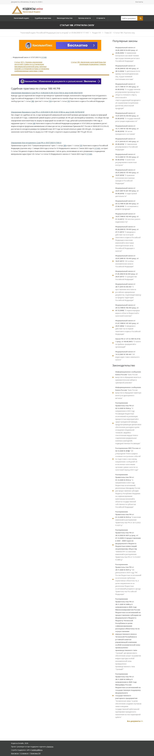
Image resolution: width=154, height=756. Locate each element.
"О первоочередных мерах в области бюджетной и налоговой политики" (127, 310)
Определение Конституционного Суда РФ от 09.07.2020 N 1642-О (36, 143)
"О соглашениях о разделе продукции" (127, 205)
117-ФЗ (43, 57)
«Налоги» (49, 747)
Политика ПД (35, 753)
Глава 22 (108, 33)
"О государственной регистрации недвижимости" (127, 117)
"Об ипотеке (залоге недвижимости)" (127, 218)
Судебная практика (43, 18)
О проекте (101, 18)
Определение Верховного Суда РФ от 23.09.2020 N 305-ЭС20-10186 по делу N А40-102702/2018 (47, 112)
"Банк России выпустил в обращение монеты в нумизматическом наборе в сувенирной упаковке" (128, 377)
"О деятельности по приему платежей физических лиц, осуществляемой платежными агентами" (127, 72)
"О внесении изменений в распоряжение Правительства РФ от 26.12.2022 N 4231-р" (128, 518)
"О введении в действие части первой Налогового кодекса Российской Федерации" (127, 327)
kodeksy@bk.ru (36, 750)
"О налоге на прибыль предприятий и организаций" (128, 343)
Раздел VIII (97, 33)
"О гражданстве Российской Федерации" (126, 275)
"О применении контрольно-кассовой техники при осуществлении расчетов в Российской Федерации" (127, 54)
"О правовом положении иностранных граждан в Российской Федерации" (127, 176)
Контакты (139, 2)
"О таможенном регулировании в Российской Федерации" (127, 144)
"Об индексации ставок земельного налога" (127, 356)
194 (50, 101)
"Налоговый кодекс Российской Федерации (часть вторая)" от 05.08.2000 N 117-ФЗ (54, 33)
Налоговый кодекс (21, 18)
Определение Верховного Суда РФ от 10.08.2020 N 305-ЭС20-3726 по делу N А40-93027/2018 (46, 93)
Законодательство (64, 18)
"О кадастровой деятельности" (127, 192)
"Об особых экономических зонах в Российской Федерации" (127, 261)
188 (32, 101)
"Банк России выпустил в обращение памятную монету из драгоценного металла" (128, 392)
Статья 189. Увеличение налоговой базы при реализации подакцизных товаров (88, 63)
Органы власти (84, 18)
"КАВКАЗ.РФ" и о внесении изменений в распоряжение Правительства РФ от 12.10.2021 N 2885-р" (128, 545)
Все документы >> (135, 721)
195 (68, 101)
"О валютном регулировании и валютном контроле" (127, 159)
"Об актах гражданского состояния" (127, 130)
